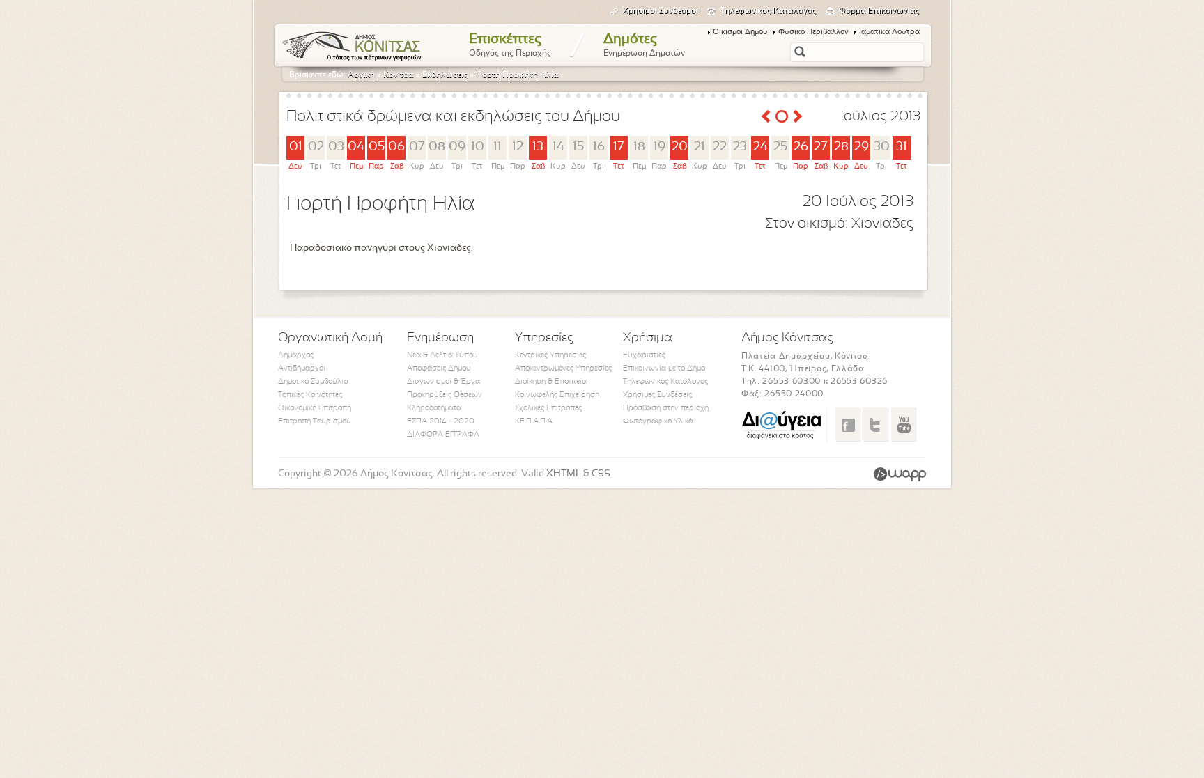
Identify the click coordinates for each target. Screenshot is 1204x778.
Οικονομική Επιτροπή (314, 408)
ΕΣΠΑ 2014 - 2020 (440, 421)
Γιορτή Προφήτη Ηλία (517, 75)
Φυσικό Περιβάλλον (813, 32)
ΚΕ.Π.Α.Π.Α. (534, 421)
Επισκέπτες (510, 45)
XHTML (563, 474)
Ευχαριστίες (644, 355)
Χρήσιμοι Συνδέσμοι (659, 11)
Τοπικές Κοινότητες (310, 394)
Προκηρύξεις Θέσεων (444, 394)
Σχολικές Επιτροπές (548, 408)
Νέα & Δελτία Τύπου (442, 355)
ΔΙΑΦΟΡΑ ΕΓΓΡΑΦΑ (443, 434)
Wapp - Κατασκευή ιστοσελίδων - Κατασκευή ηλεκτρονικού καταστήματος (900, 474)
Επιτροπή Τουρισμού (314, 421)
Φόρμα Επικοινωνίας (878, 11)
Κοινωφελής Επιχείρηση (557, 394)
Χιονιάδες (882, 224)
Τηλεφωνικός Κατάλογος (768, 11)
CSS (601, 474)
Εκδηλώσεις (445, 75)
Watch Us (903, 424)
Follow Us (875, 424)
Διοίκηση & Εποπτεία (551, 381)
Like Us (847, 424)
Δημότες (644, 45)
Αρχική (361, 75)
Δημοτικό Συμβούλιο (313, 381)
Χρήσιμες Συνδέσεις (657, 394)
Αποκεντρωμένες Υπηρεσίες (563, 368)
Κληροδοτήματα (434, 408)
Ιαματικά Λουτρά (889, 32)
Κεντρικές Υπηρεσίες (550, 355)
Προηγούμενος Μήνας (765, 116)
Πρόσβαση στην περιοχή (666, 408)
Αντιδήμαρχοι (301, 368)
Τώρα (781, 116)
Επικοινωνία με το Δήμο (664, 368)
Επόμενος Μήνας (798, 116)
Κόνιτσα (398, 75)
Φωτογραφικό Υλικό (658, 421)
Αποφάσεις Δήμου (439, 368)
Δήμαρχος (296, 355)
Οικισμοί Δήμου (740, 32)
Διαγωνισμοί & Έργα (443, 381)
